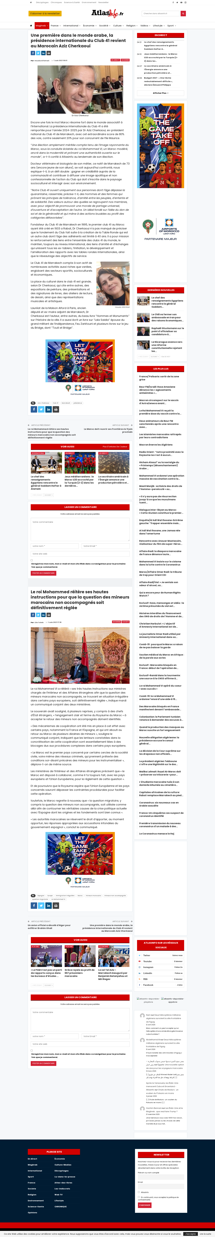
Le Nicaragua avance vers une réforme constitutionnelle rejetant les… (167, 346)
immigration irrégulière (65, 896)
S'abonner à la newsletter (45, 13)
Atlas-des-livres (63, 1182)
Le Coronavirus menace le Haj (156, 833)
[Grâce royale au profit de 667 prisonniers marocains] (80, 956)
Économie (88, 25)
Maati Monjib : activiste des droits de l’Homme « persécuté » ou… (160, 488)
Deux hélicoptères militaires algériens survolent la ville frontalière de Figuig (163, 1018)
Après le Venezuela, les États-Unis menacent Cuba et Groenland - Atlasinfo (162, 1086)
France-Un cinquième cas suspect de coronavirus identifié (161, 814)
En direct (115, 60)
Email (140, 1182)
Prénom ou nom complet (148, 1173)
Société (103, 25)
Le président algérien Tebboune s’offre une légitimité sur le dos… (158, 763)
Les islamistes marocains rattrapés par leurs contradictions (160, 436)
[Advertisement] (161, 887)
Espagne (41, 896)
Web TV (58, 1194)
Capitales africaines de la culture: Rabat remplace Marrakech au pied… (161, 794)
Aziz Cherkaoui (43, 403)
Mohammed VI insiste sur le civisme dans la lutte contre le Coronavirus (160, 563)
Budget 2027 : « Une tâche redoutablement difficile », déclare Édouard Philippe (158, 81)
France (55, 25)
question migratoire (40, 899)
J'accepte (190, 1233)
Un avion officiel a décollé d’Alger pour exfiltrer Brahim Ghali (49, 927)
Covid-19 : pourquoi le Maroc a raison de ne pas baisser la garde (161, 646)
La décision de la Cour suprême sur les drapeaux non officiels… (160, 752)
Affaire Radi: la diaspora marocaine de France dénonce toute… (160, 553)
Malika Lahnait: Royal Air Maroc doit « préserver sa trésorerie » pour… (160, 773)
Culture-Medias (63, 1164)
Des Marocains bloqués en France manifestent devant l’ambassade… (160, 708)
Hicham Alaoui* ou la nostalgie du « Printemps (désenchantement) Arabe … (159, 465)
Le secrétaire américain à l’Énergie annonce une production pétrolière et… (157, 69)
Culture (117, 25)
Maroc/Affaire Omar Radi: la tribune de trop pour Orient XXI (160, 573)
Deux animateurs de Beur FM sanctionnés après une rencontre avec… (159, 424)
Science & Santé (72, 2)
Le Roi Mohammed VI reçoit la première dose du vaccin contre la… (160, 412)
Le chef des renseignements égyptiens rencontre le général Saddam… (167, 302)
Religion (131, 25)
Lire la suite (205, 1234)
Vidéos (144, 25)
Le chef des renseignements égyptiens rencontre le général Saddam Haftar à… (160, 45)
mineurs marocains (93, 896)
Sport (170, 25)
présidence (78, 403)
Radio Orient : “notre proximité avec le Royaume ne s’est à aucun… (161, 453)
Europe (50, 896)
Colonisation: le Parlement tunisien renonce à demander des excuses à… (161, 718)
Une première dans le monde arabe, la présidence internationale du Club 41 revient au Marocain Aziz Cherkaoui (107, 928)
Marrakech (66, 403)
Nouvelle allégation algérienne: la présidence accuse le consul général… (159, 740)
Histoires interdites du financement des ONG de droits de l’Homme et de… (161, 615)
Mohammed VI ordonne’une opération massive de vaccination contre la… (161, 477)
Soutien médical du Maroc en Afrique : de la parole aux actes (161, 656)
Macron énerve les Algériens (156, 444)
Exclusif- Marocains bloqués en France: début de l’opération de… (158, 667)
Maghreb (41, 25)
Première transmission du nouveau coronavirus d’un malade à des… (160, 825)
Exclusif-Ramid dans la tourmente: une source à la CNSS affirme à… (159, 677)
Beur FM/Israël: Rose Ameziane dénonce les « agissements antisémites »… (157, 390)
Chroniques (56, 2)
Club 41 (55, 403)
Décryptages (42, 2)
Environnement (89, 2)
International (70, 25)
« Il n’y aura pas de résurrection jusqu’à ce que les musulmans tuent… (157, 499)
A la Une (35, 946)
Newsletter (103, 2)
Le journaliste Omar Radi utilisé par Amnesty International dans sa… (160, 635)
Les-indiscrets (62, 1188)
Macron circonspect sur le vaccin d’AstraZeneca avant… (158, 402)
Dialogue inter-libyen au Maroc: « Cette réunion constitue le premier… (161, 511)
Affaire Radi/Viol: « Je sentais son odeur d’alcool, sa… (158, 584)
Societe (125, 622)
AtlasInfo (145, 1192)
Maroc (80, 896)
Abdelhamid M (153, 1039)
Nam (148, 1015)
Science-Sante (36, 1206)
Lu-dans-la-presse (65, 1176)
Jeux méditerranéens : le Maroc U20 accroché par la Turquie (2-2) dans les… (161, 57)
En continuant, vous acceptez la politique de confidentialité (158, 1198)
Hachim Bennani (154, 1108)
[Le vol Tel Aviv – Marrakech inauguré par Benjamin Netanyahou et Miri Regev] (113, 956)
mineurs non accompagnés (115, 896)
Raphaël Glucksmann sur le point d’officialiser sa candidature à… (168, 331)
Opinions (32, 1212)
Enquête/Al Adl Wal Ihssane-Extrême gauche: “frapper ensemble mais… (161, 522)
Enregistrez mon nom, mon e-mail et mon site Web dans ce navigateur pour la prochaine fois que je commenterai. (78, 565)
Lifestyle (158, 25)
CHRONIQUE (61, 1206)
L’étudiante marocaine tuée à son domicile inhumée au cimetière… (159, 783)
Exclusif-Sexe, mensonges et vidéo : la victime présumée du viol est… (161, 604)
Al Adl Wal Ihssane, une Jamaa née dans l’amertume (159, 532)
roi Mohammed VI (58, 899)
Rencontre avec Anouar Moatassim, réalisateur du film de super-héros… (160, 542)
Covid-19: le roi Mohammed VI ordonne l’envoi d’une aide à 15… (158, 698)
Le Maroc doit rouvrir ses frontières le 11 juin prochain (108, 430)
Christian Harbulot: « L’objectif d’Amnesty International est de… (158, 625)
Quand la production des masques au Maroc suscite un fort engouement (161, 729)
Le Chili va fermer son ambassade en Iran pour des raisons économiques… (168, 317)
